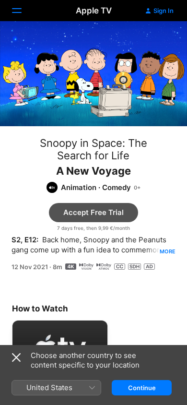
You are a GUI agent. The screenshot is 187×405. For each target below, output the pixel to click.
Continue (142, 388)
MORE (167, 251)
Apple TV (94, 10)
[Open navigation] (22, 10)
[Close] (16, 357)
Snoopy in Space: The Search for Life (93, 149)
